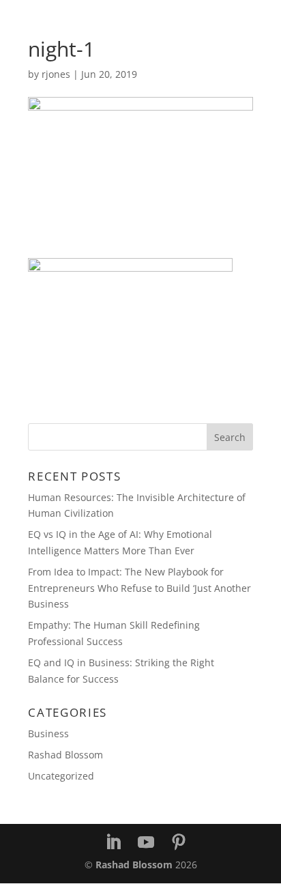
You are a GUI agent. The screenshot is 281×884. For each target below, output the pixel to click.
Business (48, 733)
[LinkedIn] (113, 842)
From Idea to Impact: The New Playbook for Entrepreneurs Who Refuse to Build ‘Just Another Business (139, 588)
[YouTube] (146, 842)
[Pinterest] (179, 842)
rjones (56, 74)
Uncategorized (61, 775)
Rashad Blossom (65, 754)
